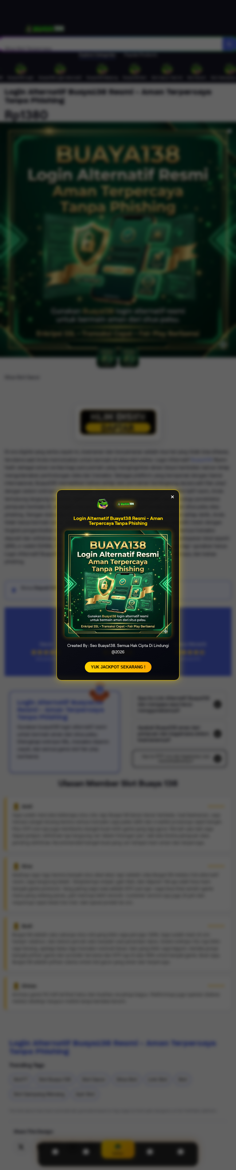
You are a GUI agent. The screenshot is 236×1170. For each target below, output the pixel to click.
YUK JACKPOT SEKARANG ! (118, 667)
